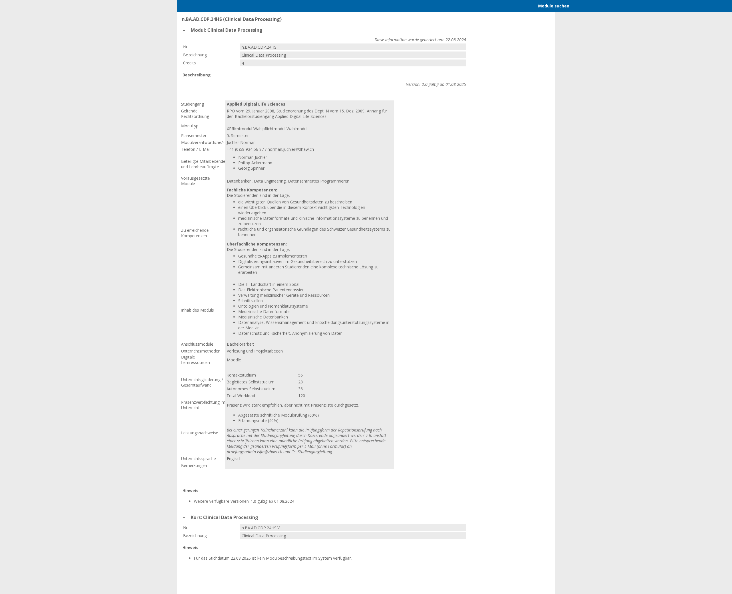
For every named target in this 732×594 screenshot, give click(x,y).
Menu (189, 6)
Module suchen (553, 6)
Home (211, 6)
